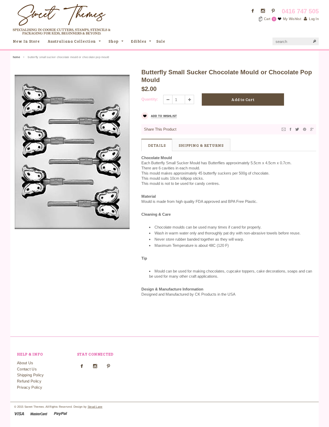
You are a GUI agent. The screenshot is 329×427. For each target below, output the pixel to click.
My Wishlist (292, 19)
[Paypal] (60, 413)
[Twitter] (297, 129)
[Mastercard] (38, 413)
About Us (25, 363)
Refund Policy (29, 381)
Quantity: (149, 99)
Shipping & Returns (201, 145)
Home (16, 57)
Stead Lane (95, 406)
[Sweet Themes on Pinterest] (273, 10)
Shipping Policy (30, 375)
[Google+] (312, 129)
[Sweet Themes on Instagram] (263, 10)
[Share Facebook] (290, 129)
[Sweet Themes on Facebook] (252, 10)
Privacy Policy (29, 387)
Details (157, 145)
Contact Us (27, 369)
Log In (314, 19)
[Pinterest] (304, 129)
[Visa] (19, 413)
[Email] (284, 129)
